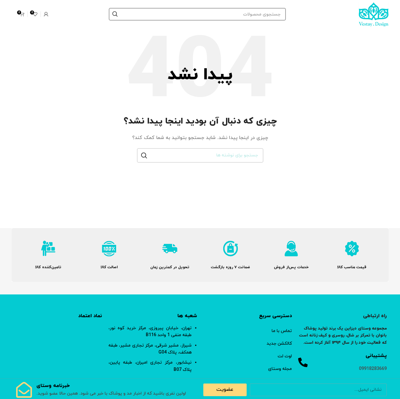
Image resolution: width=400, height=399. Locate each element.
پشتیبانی (376, 355)
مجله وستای (280, 369)
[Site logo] (374, 14)
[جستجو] (115, 14)
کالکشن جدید (279, 344)
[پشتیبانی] (303, 362)
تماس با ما (282, 331)
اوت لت (285, 356)
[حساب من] (46, 14)
